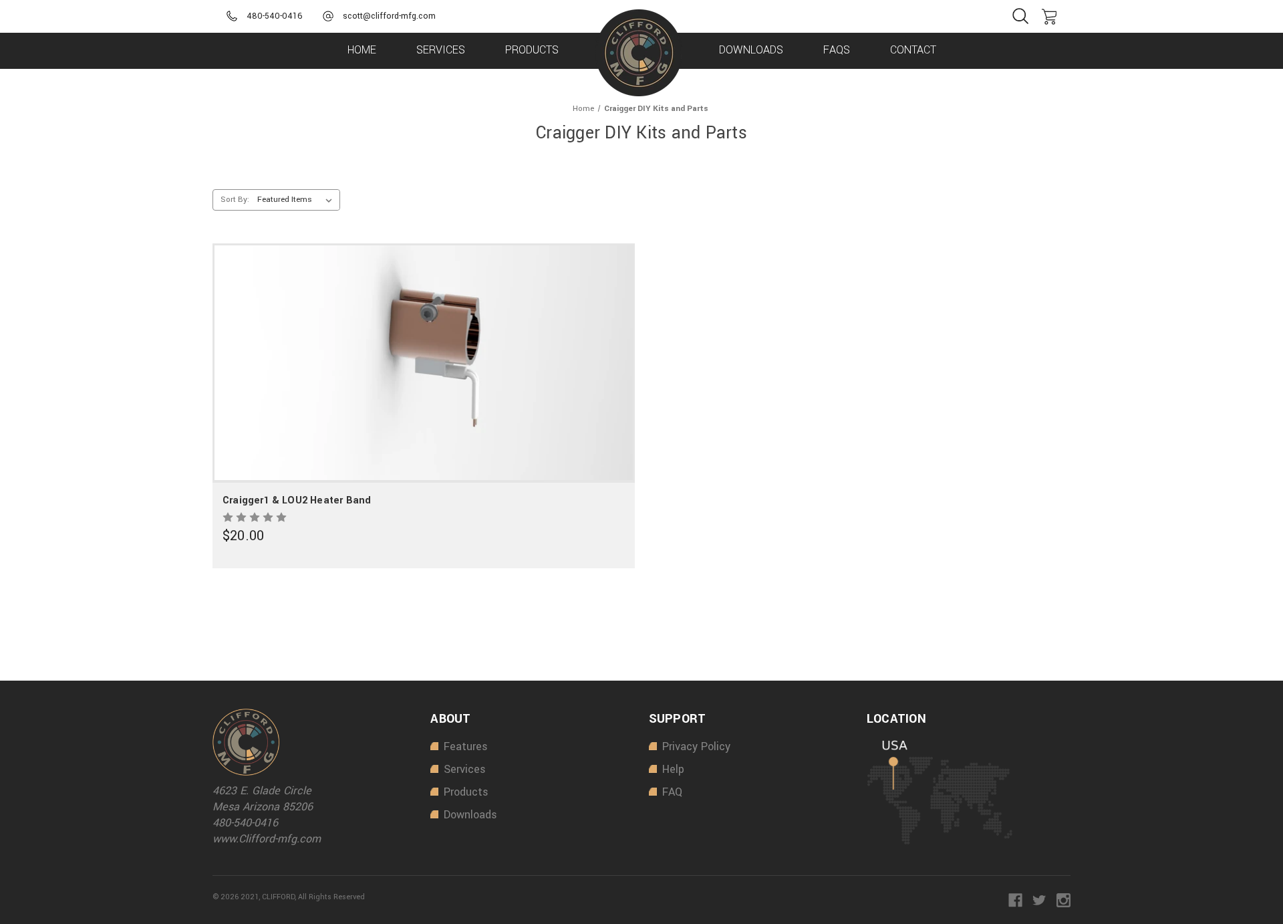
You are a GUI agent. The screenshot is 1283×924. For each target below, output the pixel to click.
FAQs (836, 49)
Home (361, 49)
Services (440, 49)
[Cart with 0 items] (1049, 16)
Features (466, 746)
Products (532, 49)
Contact (913, 49)
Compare (419, 362)
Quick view (419, 333)
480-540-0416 (275, 16)
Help (673, 769)
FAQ (672, 792)
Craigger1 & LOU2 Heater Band (297, 500)
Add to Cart (423, 391)
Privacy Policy (696, 746)
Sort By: (235, 199)
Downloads (751, 49)
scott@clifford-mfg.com (389, 16)
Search (1020, 16)
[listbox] (297, 200)
